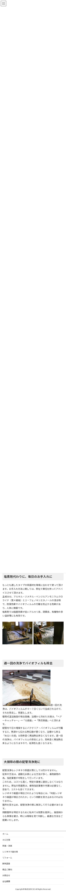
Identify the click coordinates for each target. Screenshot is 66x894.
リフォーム (7, 857)
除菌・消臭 (7, 846)
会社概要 (6, 881)
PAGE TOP (61, 864)
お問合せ (6, 875)
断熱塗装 (6, 863)
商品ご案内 (7, 869)
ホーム (5, 834)
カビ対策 (6, 840)
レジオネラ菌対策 (10, 852)
